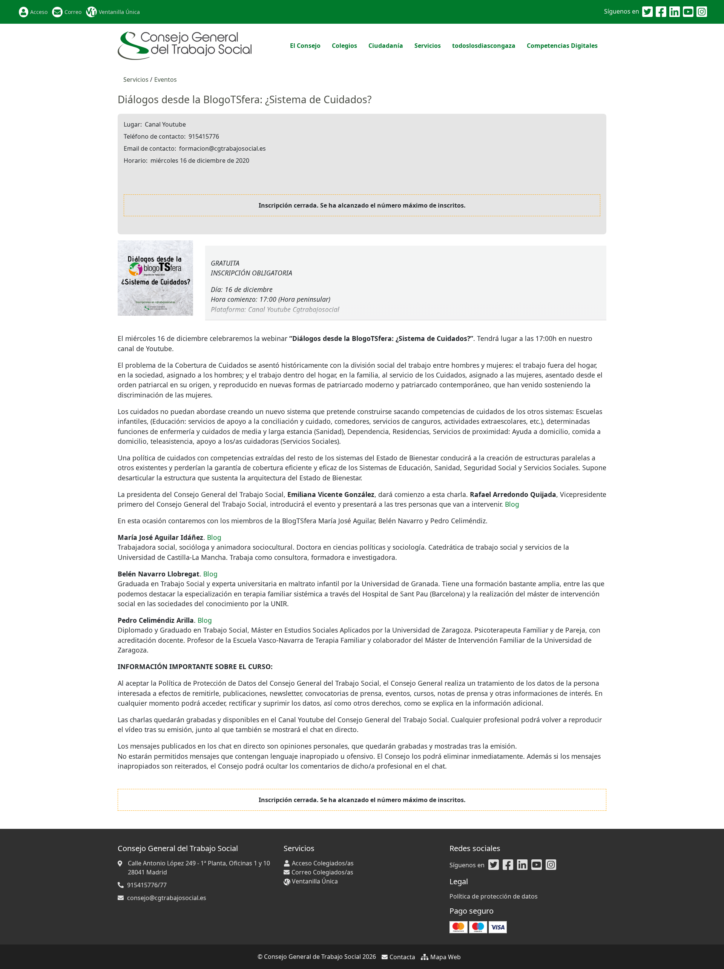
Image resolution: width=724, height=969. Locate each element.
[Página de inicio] (185, 45)
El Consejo (305, 45)
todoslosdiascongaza (483, 45)
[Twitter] (647, 12)
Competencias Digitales (562, 45)
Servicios (427, 45)
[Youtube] (688, 12)
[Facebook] (661, 12)
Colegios (344, 45)
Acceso (39, 11)
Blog (512, 504)
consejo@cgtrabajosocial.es (166, 898)
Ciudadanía (385, 45)
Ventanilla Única (119, 11)
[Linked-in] (674, 12)
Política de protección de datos (493, 896)
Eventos (165, 79)
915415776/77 (147, 885)
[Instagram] (701, 12)
